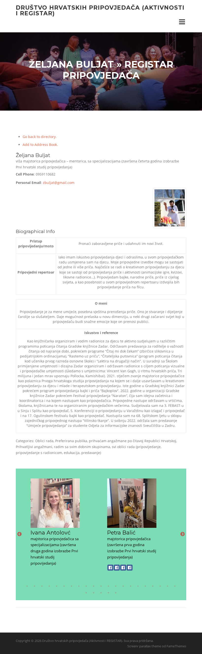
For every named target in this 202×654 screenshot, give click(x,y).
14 (123, 586)
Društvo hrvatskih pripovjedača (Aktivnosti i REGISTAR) (100, 10)
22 (86, 592)
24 (101, 592)
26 (115, 592)
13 (115, 586)
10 (93, 586)
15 (130, 586)
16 (137, 586)
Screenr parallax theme (144, 646)
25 (108, 592)
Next (182, 534)
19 (160, 586)
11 (101, 586)
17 (145, 586)
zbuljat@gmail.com (58, 182)
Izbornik (182, 22)
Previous (19, 534)
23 (93, 592)
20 (167, 586)
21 (174, 586)
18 (152, 586)
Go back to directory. (40, 136)
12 (108, 586)
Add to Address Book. (40, 144)
